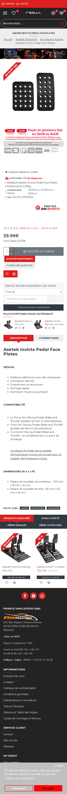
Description (18, 338)
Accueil (8, 39)
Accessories (53, 508)
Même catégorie (50, 525)
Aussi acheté (50, 518)
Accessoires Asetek (51, 39)
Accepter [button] (48, 788)
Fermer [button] (59, 765)
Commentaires (49, 338)
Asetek (24, 508)
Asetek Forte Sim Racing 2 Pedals (24, 321)
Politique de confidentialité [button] (19, 778)
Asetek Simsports (26, 39)
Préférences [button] (19, 788)
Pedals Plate (38, 508)
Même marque (17, 525)
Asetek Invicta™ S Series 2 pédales (54, 321)
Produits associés (17, 518)
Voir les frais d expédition (33, 307)
